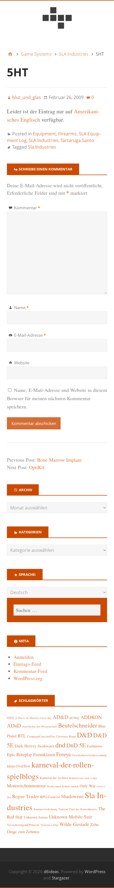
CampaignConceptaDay (41, 736)
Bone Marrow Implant (59, 459)
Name (21, 307)
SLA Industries (43, 140)
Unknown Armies (36, 817)
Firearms (67, 134)
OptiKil (36, 467)
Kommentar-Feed (30, 671)
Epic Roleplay (19, 754)
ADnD (14, 725)
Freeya (63, 754)
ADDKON (91, 717)
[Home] (10, 54)
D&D (84, 734)
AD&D (60, 716)
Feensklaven (44, 754)
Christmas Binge (66, 736)
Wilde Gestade (74, 824)
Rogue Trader (25, 796)
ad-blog (74, 718)
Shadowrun (72, 796)
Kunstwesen (76, 778)
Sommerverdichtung (45, 809)
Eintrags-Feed (27, 664)
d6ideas (51, 871)
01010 (10, 718)
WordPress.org (28, 678)
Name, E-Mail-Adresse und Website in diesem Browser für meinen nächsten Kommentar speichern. (57, 398)
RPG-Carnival (50, 797)
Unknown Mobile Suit (70, 817)
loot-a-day (91, 778)
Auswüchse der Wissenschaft (39, 726)
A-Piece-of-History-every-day (33, 718)
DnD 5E (76, 745)
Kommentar (27, 207)
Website (21, 362)
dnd (60, 744)
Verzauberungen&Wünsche (23, 825)
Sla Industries (42, 147)
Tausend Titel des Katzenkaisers (77, 809)
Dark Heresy (26, 745)
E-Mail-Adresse (30, 335)
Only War (87, 785)
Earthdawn (94, 746)
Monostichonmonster (26, 785)
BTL (22, 736)
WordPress (95, 871)
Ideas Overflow (18, 766)
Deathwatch (46, 746)
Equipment (44, 134)
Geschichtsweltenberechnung (89, 755)
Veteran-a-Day (49, 825)
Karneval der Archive (54, 778)
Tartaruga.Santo (77, 140)
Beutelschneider (77, 725)
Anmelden (24, 657)
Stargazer (60, 878)
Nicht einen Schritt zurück (63, 786)
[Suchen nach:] (57, 610)
